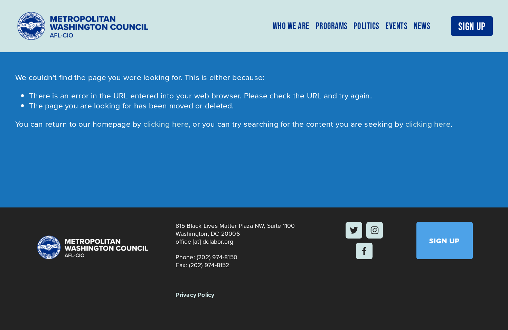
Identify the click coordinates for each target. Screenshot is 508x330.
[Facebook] (364, 251)
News (422, 26)
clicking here (166, 123)
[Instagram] (374, 230)
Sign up (471, 26)
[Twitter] (354, 230)
